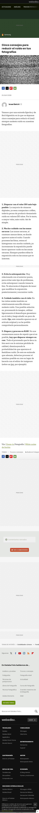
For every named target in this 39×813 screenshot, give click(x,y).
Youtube (19, 653)
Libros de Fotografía (9, 685)
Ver (20, 550)
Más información (7, 811)
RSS (28, 653)
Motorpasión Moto (26, 762)
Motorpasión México (27, 798)
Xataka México (7, 789)
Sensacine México (26, 792)
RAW (22, 696)
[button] (15, 104)
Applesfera (6, 737)
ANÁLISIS (17, 7)
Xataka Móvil (6, 734)
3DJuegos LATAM (25, 789)
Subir (31, 720)
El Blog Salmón (25, 772)
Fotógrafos (6, 675)
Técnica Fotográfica (9, 690)
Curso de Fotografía (27, 685)
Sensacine (23, 745)
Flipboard (11, 88)
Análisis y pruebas (9, 671)
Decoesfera (6, 775)
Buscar (36, 711)
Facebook (3, 88)
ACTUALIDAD (6, 7)
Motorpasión (24, 759)
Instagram (24, 653)
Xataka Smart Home (9, 740)
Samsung (7, 35)
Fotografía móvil (26, 675)
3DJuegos (23, 731)
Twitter (7, 88)
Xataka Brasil (6, 792)
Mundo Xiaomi (7, 743)
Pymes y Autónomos (27, 775)
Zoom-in (10, 444)
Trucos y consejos (16, 452)
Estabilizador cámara (24, 644)
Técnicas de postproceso (7, 680)
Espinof (22, 748)
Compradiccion (7, 778)
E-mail (14, 88)
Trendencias (6, 772)
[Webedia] (34, 1)
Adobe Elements (8, 696)
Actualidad (24, 679)
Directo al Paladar (8, 759)
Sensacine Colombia (27, 795)
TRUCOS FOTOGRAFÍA (31, 7)
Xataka (4, 731)
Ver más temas (8, 703)
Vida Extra (23, 734)
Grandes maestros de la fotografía (28, 691)
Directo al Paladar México (8, 799)
